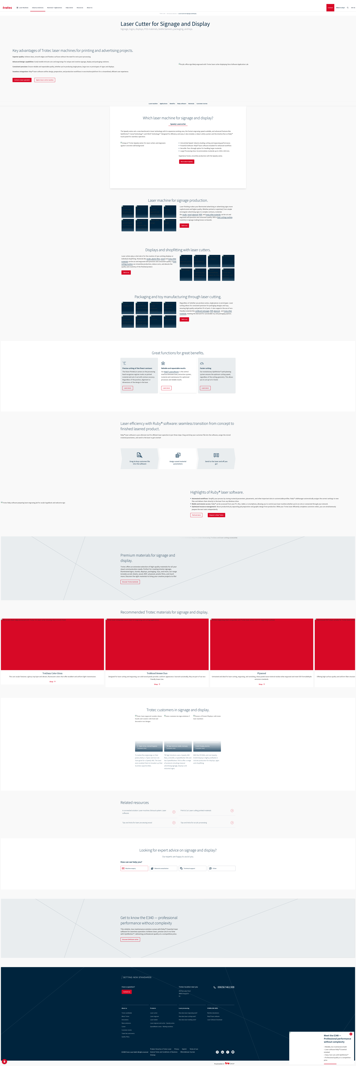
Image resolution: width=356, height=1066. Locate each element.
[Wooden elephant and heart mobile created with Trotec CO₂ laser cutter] (156, 321)
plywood (195, 214)
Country (124, 905)
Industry (182, 921)
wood (190, 214)
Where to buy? (340, 8)
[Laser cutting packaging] (156, 308)
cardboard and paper (202, 311)
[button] (4, 1061)
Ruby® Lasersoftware (171, 372)
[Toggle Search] (347, 7)
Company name (126, 902)
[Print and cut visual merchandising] (200, 261)
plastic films (155, 259)
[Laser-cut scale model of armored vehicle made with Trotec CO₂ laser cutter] (128, 321)
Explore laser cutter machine (44, 80)
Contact (330, 8)
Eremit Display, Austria (207, 743)
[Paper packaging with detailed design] (170, 321)
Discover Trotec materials (130, 582)
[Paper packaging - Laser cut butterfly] (128, 308)
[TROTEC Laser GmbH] (7, 8)
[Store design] (200, 274)
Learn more (127, 388)
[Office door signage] (142, 225)
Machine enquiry (130, 868)
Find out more (196, 515)
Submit (124, 950)
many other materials (213, 214)
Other (215, 868)
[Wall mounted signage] (156, 225)
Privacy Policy (213, 944)
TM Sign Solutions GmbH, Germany (178, 743)
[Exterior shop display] (170, 211)
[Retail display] (186, 274)
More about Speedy (187, 161)
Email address (126, 888)
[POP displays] (228, 261)
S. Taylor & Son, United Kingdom (148, 743)
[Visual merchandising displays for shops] (228, 274)
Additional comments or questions (131, 929)
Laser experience (126, 921)
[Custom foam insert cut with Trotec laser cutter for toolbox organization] (170, 308)
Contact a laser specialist (22, 80)
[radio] (144, 897)
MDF (200, 214)
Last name (183, 883)
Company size (184, 899)
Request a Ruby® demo (216, 515)
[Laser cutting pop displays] (214, 261)
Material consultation (161, 868)
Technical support (189, 868)
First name (125, 883)
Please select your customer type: (131, 897)
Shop (51, 684)
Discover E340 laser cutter (130, 1023)
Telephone (183, 888)
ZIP (181, 907)
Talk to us (184, 225)
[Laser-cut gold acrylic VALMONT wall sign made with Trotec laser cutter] (170, 225)
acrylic (184, 214)
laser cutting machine (224, 217)
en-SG (353, 8)
